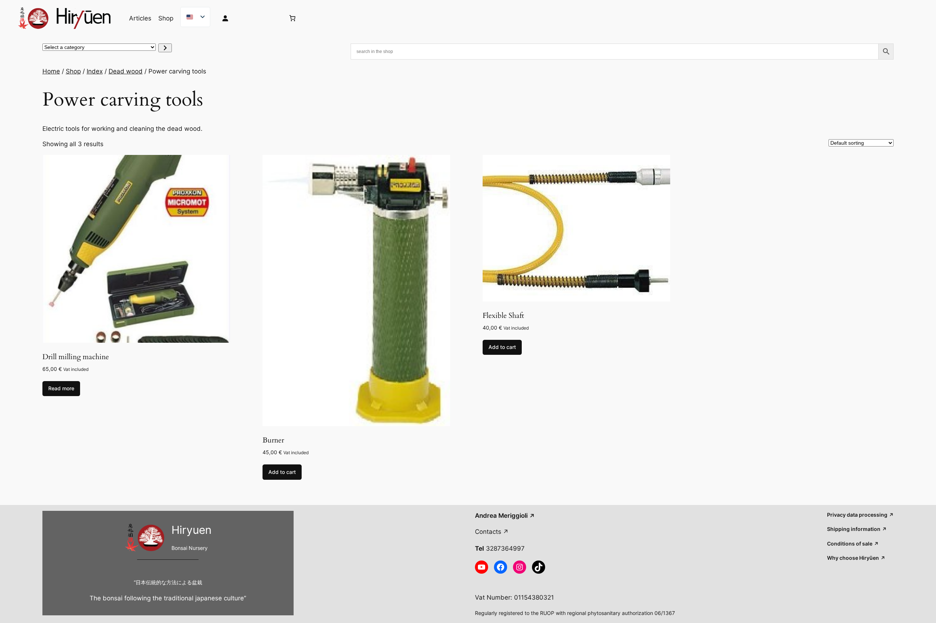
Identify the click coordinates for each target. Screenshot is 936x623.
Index (95, 71)
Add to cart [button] (282, 472)
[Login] (247, 18)
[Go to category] (165, 47)
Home (51, 71)
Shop (73, 71)
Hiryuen (191, 529)
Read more (61, 388)
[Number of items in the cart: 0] (292, 18)
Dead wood (126, 71)
